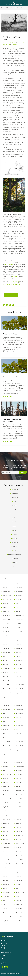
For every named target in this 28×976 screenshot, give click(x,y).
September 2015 (7, 798)
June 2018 (18, 729)
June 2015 (18, 802)
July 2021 (5, 672)
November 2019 (7, 713)
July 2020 (5, 697)
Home (2, 7)
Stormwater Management (14, 554)
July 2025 (5, 603)
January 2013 (19, 859)
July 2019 (18, 717)
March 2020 (6, 705)
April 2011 (5, 904)
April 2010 (5, 925)
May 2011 (18, 900)
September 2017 (7, 750)
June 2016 (18, 778)
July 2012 (18, 872)
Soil (15, 550)
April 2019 (18, 721)
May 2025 (5, 607)
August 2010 (19, 916)
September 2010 (7, 916)
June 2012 (5, 876)
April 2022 (5, 656)
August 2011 (6, 896)
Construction (15, 497)
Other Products (4, 948)
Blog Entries (15, 493)
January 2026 (19, 591)
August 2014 (6, 823)
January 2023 (6, 652)
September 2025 (7, 599)
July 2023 (18, 640)
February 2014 (6, 835)
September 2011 (20, 892)
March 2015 (6, 811)
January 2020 (6, 709)
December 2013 (7, 839)
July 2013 (18, 847)
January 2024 (19, 632)
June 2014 (5, 827)
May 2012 (18, 876)
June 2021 (18, 672)
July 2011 (18, 896)
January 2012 (19, 884)
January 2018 (6, 741)
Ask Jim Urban (14, 489)
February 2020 (19, 705)
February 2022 (6, 660)
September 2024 (20, 619)
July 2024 (18, 623)
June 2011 (5, 900)
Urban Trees (15, 558)
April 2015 (18, 807)
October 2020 (19, 689)
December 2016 (20, 766)
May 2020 (5, 701)
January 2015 (6, 815)
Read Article (7, 354)
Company (3, 962)
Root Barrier (15, 542)
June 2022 (18, 652)
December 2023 (7, 636)
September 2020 (7, 693)
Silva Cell (15, 546)
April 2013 (5, 855)
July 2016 (5, 778)
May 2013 (18, 851)
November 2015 (7, 794)
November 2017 (7, 745)
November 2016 (7, 770)
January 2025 (6, 615)
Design (17, 7)
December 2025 (7, 595)
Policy (7, 7)
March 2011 (19, 904)
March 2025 (6, 611)
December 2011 (7, 888)
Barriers (3, 947)
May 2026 (18, 583)
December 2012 (7, 864)
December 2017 (20, 741)
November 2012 (20, 864)
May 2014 (18, 827)
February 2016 (19, 786)
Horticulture (14, 44)
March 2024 (6, 632)
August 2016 (19, 774)
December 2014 (20, 815)
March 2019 (6, 725)
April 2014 (5, 831)
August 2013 (6, 847)
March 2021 (6, 680)
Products (15, 534)
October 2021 (6, 668)
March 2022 (19, 656)
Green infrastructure (15, 513)
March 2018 (6, 737)
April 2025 (18, 607)
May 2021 (5, 676)
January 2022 (19, 660)
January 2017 (6, 766)
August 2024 (6, 623)
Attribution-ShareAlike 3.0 (15, 284)
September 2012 (20, 868)
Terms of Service (8, 972)
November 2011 (20, 888)
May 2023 (18, 644)
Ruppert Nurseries (8, 264)
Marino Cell (4, 943)
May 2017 (5, 758)
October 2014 (19, 819)
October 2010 (19, 912)
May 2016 (5, 782)
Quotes (24, 2)
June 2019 (5, 721)
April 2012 (5, 880)
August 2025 (19, 599)
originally (14, 276)
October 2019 (19, 713)
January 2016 (6, 790)
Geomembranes (15, 509)
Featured (14, 505)
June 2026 (5, 583)
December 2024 (20, 615)
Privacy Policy (3, 972)
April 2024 (18, 627)
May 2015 (5, 807)
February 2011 (6, 908)
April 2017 (18, 758)
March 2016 (6, 786)
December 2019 (20, 709)
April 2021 (18, 676)
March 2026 (19, 587)
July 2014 (18, 823)
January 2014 (19, 835)
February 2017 (19, 762)
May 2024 (5, 627)
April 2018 (18, 733)
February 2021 (19, 680)
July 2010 (5, 921)
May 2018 (5, 733)
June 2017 (18, 754)
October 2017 (19, 745)
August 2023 (6, 640)
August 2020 (19, 693)
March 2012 (19, 880)
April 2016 (18, 782)
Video (14, 566)
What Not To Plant (10, 334)
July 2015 (5, 802)
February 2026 (6, 591)
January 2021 (6, 684)
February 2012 (6, 884)
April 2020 (18, 701)
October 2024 (6, 619)
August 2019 (6, 717)
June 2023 (5, 644)
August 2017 (19, 750)
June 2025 (18, 603)
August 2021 (19, 668)
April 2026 (5, 587)
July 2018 (5, 729)
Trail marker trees (14, 281)
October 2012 (6, 868)
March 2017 (6, 762)
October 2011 (6, 892)
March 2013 (19, 855)
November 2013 (20, 839)
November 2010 (7, 912)
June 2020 (18, 697)
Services (3, 955)
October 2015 (19, 794)
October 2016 (19, 770)
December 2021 (7, 664)
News (12, 7)
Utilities (15, 562)
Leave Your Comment (11, 295)
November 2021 (20, 664)
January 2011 (19, 908)
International (4, 963)
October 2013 (6, 843)
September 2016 (7, 774)
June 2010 (18, 921)
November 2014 (7, 819)
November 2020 (7, 689)
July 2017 (5, 754)
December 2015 (20, 790)
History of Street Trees (14, 518)
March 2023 (6, 648)
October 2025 (19, 595)
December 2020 (20, 684)
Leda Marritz (12, 42)
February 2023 (19, 648)
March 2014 (19, 831)
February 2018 (19, 737)
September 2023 (20, 636)
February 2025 (19, 611)
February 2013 (6, 859)
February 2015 (19, 811)
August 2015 (19, 798)
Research (14, 538)
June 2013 (5, 851)
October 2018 (19, 725)
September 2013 (20, 843)
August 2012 (6, 872)
